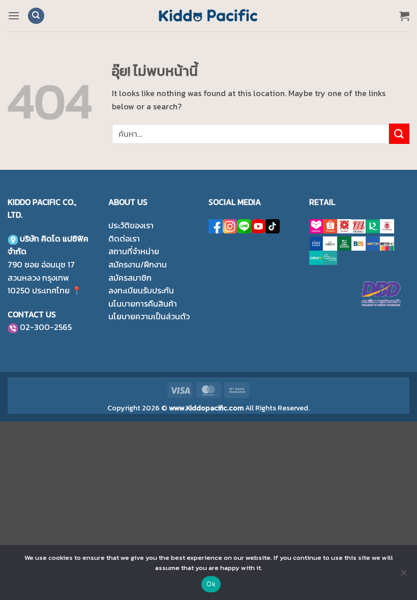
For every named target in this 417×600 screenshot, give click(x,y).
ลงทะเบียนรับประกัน (141, 290)
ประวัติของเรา (131, 225)
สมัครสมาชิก (130, 278)
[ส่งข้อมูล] (399, 133)
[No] (403, 575)
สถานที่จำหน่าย (133, 251)
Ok (211, 584)
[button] (14, 15)
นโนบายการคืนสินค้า (142, 303)
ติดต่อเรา (124, 238)
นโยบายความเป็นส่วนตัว (149, 316)
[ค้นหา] (36, 16)
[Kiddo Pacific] (208, 16)
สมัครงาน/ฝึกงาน (137, 264)
